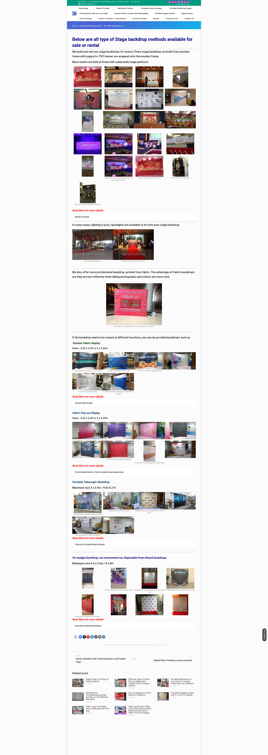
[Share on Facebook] (80, 637)
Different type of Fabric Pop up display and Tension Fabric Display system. (139, 682)
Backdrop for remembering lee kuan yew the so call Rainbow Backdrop (97, 696)
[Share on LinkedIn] (92, 637)
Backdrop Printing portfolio (116, 645)
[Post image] (78, 683)
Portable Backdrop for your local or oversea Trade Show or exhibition (182, 681)
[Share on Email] (99, 637)
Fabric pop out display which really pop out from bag (97, 708)
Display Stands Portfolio (131, 645)
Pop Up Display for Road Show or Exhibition (139, 694)
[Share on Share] (103, 637)
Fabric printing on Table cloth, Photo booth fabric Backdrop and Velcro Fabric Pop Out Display (139, 709)
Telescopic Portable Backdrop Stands (90, 544)
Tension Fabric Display (84, 403)
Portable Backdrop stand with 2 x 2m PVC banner (182, 694)
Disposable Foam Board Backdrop (88, 626)
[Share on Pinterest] (88, 637)
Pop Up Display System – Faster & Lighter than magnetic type (99, 472)
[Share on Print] (96, 637)
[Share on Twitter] (84, 637)
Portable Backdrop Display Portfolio (148, 645)
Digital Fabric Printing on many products (97, 680)
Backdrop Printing (82, 217)
